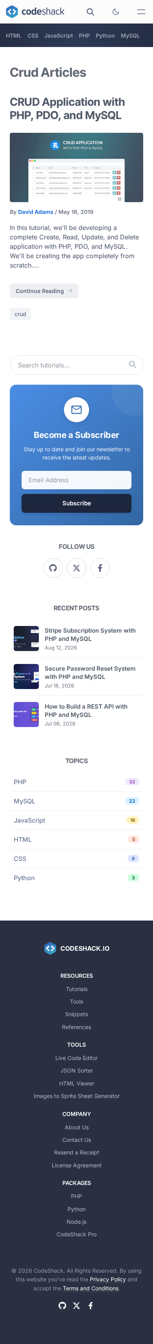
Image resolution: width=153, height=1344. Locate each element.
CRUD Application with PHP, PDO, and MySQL (67, 108)
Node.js (76, 1221)
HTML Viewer (76, 1083)
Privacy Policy (108, 1279)
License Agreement (77, 1165)
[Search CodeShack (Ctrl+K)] (90, 12)
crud (20, 314)
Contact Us (76, 1139)
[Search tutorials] (132, 365)
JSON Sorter (76, 1070)
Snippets (76, 1014)
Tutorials (76, 989)
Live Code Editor (76, 1058)
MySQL (130, 35)
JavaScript (58, 35)
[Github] (53, 568)
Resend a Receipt (76, 1152)
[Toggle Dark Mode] (116, 12)
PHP (84, 35)
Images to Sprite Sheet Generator (77, 1096)
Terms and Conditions (90, 1288)
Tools (76, 1001)
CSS (32, 35)
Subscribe (76, 503)
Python (105, 35)
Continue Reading (40, 291)
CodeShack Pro (76, 1234)
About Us (77, 1127)
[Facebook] (100, 568)
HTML (14, 35)
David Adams (35, 211)
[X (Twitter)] (76, 568)
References (76, 1027)
